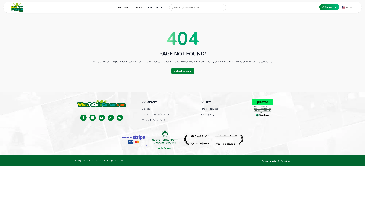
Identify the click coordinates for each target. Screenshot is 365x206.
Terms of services (209, 108)
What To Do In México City (155, 114)
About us (147, 108)
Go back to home (182, 71)
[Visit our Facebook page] (83, 118)
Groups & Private (154, 7)
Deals (137, 7)
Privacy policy (207, 114)
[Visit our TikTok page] (111, 118)
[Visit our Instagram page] (92, 118)
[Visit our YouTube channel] (102, 118)
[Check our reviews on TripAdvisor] (120, 118)
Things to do (122, 7)
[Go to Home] (16, 7)
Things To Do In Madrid (154, 120)
